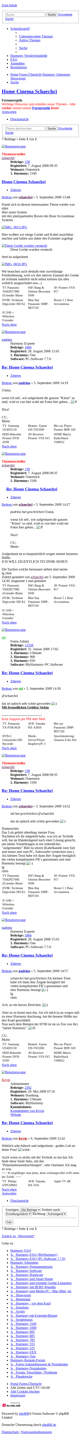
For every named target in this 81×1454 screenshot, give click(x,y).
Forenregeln (41, 108)
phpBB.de (49, 1425)
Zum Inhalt (9, 5)
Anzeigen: (12, 1209)
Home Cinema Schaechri (29, 91)
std (4, 637)
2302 (28, 1087)
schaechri (8, 158)
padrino (7, 339)
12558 (29, 645)
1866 (28, 347)
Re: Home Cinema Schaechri (27, 367)
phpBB (24, 1413)
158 (27, 162)
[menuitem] (36, 36)
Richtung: (40, 1214)
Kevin (6, 1080)
